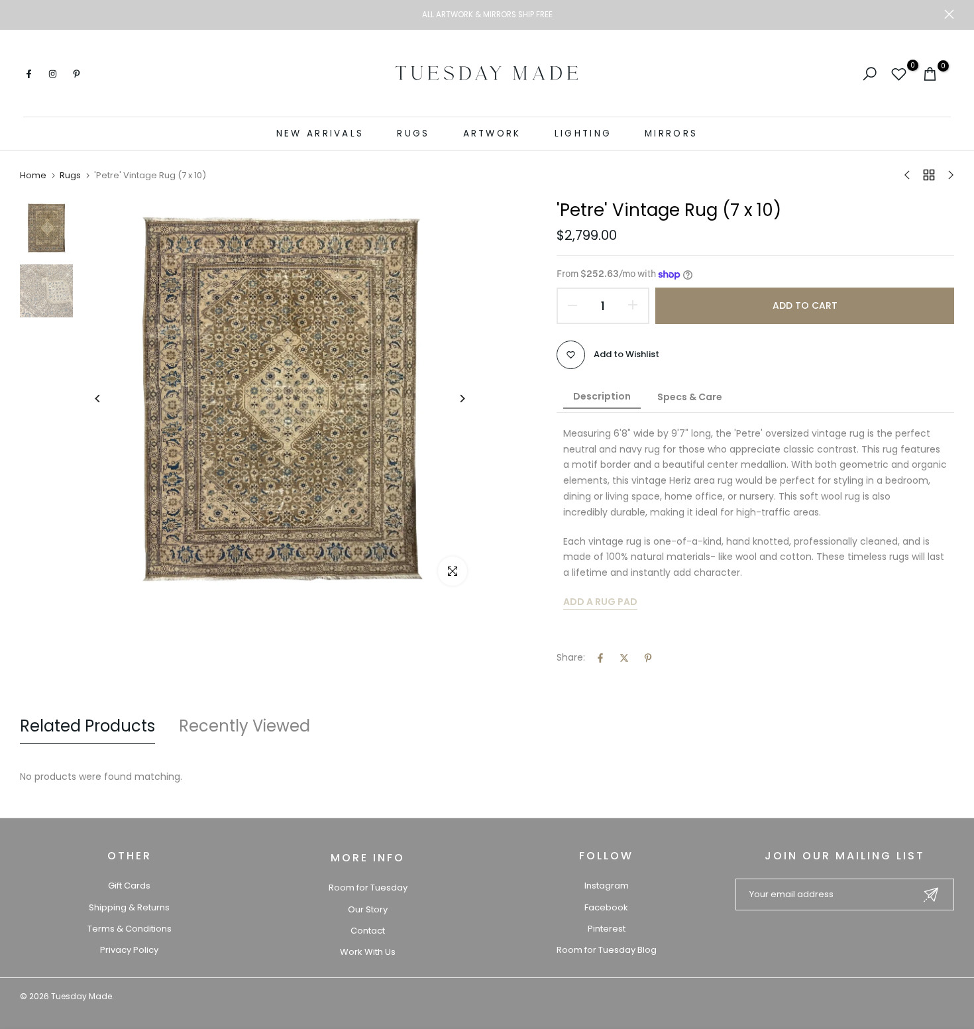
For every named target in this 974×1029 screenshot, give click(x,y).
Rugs (70, 176)
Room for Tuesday (368, 887)
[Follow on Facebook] (28, 73)
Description (602, 396)
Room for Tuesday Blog (607, 950)
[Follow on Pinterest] (76, 73)
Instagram (606, 885)
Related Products (87, 726)
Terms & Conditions (129, 928)
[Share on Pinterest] (648, 658)
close (25, 14)
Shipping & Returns (129, 907)
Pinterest (606, 928)
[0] (899, 74)
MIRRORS (671, 133)
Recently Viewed (244, 726)
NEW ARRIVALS (320, 133)
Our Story (368, 909)
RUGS (413, 133)
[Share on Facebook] (600, 658)
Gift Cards (129, 885)
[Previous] (108, 398)
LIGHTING (583, 133)
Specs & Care (689, 397)
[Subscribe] (930, 895)
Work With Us (368, 952)
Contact (368, 930)
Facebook (606, 907)
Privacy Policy (129, 950)
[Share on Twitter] (624, 658)
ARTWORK (492, 133)
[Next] (452, 398)
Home (33, 176)
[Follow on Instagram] (52, 73)
